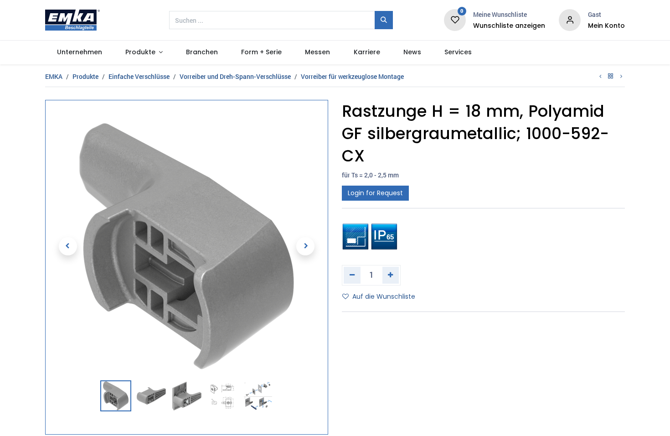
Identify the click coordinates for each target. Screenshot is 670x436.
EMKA (53, 76)
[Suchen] (384, 20)
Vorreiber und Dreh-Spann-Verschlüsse (235, 76)
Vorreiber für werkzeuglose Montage (352, 76)
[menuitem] (79, 52)
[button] (68, 246)
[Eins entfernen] (352, 275)
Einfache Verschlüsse (139, 76)
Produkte (85, 76)
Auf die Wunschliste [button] (383, 296)
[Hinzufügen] (390, 275)
